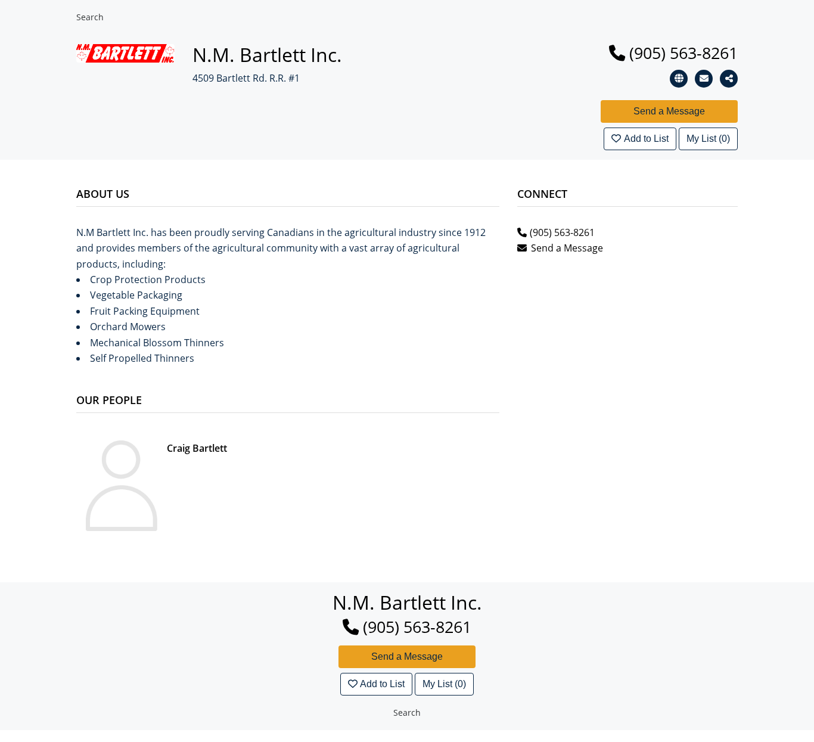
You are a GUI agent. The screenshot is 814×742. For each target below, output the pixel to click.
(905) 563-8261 (683, 53)
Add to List (646, 139)
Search (90, 17)
